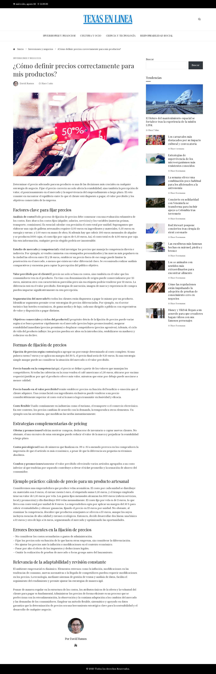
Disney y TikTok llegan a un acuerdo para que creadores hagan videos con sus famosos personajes (185, 315)
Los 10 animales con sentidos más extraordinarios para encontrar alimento (181, 267)
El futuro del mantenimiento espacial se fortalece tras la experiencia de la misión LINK (171, 121)
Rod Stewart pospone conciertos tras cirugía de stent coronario (184, 228)
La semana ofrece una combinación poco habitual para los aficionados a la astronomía (184, 183)
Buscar (150, 59)
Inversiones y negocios (27, 58)
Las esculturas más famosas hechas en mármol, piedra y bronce (185, 247)
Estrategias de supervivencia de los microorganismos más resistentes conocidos (181, 160)
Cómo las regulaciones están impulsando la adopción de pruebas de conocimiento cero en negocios (182, 291)
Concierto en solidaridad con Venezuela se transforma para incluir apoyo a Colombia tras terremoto (183, 206)
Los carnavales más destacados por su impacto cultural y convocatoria (184, 140)
